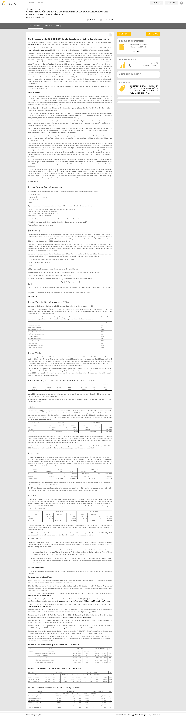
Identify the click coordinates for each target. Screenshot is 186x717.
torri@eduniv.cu (33, 45)
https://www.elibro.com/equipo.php (39, 606)
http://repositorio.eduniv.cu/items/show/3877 (78, 617)
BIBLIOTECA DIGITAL (138, 86)
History (58, 26)
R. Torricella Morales (33, 17)
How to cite (94, 19)
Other (138, 51)
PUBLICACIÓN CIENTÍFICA (139, 93)
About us (156, 715)
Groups (40, 3)
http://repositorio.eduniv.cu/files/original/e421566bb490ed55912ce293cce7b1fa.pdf (82, 601)
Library (31, 3)
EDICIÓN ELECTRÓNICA (143, 90)
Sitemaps (142, 715)
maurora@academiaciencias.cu (39, 50)
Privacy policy (133, 715)
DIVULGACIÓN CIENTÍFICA (148, 88)
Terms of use (121, 715)
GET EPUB (153, 34)
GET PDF (123, 34)
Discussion (48, 26)
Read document (35, 26)
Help (149, 715)
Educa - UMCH (34, 9)
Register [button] (156, 3)
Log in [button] (171, 3)
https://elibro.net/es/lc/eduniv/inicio (39, 595)
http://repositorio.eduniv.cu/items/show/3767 (78, 628)
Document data (108, 19)
